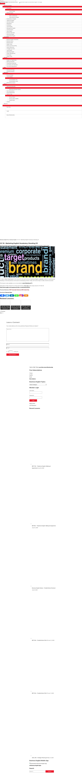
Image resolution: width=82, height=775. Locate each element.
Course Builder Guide (13, 81)
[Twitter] (7, 295)
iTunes (30, 373)
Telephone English (10, 20)
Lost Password (32, 405)
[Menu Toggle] (42, 6)
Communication (10, 29)
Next (1, 313)
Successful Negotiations (12, 66)
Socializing (9, 25)
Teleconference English (14, 17)
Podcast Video (8, 292)
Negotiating (9, 23)
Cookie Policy (12, 100)
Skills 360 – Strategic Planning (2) (39, 757)
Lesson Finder (12, 11)
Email (30, 377)
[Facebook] (2, 295)
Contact (8, 101)
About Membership (11, 115)
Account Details (10, 75)
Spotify (31, 375)
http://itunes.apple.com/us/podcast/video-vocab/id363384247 (15, 287)
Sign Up (5, 103)
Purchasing (9, 54)
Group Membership (11, 92)
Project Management (11, 53)
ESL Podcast (31, 245)
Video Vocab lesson (9, 279)
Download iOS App (10, 69)
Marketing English (10, 51)
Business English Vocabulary (12, 39)
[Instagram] (21, 295)
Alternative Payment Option (15, 89)
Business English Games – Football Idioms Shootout (43, 588)
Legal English (9, 50)
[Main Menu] (2, 3)
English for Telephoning (11, 60)
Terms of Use (9, 94)
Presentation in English (11, 18)
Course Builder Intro (13, 79)
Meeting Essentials (10, 61)
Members (6, 72)
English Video (9, 44)
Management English (11, 28)
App (5, 67)
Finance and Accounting (12, 45)
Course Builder (10, 76)
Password (31, 395)
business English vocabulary (37, 279)
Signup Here (32, 403)
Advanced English (10, 34)
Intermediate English (11, 35)
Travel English (9, 26)
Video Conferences (13, 15)
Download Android (10, 71)
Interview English (10, 21)
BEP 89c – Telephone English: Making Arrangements (44, 525)
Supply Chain (9, 56)
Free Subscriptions (10, 91)
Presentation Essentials (11, 63)
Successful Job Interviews (12, 64)
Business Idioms (10, 41)
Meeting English (10, 12)
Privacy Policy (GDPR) (13, 98)
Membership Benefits (11, 86)
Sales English (9, 31)
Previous (2, 311)
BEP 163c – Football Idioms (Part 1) (40, 693)
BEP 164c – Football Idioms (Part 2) (40, 640)
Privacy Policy (12, 97)
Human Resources (10, 47)
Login (8, 111)
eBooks (5, 57)
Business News (10, 42)
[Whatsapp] (16, 295)
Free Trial (8, 107)
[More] (26, 295)
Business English (8, 5)
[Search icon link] (4, 118)
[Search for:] (37, 771)
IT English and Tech (11, 48)
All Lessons (9, 8)
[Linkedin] (12, 295)
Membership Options (11, 82)
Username (31, 390)
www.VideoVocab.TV (27, 283)
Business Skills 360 (11, 32)
